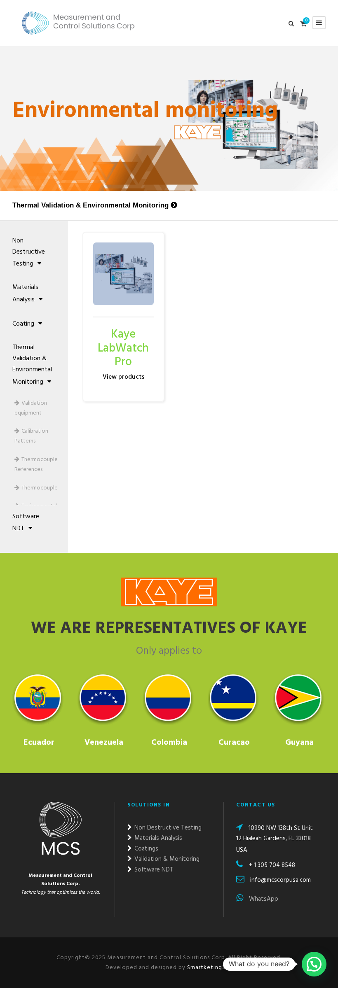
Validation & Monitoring (166, 859)
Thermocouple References (36, 464)
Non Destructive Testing (28, 252)
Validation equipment (30, 408)
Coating (23, 324)
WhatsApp (262, 899)
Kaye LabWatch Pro (123, 348)
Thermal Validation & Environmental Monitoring (90, 205)
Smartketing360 (208, 967)
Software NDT (25, 522)
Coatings (145, 849)
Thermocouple (39, 488)
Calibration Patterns (31, 436)
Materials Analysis (25, 293)
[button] (314, 964)
